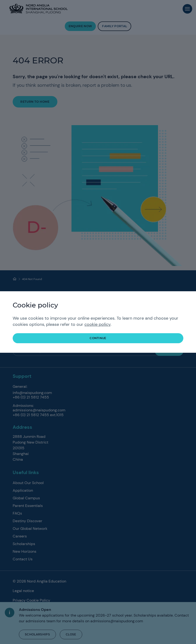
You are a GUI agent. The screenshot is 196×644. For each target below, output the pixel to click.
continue (98, 338)
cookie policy (97, 324)
